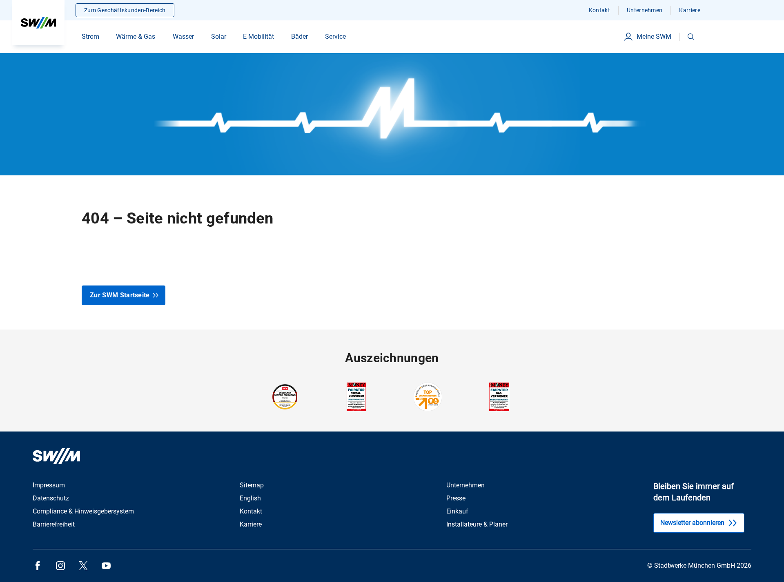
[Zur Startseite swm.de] (38, 22)
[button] (690, 36)
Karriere (689, 10)
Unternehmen (645, 10)
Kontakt (599, 10)
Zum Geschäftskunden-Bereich (125, 10)
